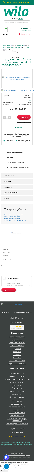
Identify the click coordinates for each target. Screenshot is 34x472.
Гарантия (17, 352)
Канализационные (17, 376)
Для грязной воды (17, 397)
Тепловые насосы (21, 220)
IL (30, 100)
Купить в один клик (24, 122)
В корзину (24, 117)
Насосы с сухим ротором (12, 218)
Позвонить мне (25, 34)
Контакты (17, 358)
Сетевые (17, 410)
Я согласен (4, 471)
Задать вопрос (9, 290)
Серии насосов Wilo (17, 361)
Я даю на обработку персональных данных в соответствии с (14, 267)
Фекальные (17, 401)
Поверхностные (17, 382)
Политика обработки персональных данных (18, 455)
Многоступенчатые (17, 413)
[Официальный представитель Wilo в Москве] (17, 10)
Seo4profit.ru (26, 457)
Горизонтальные (17, 416)
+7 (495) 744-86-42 (24, 28)
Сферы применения (17, 343)
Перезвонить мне (17, 437)
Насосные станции (17, 391)
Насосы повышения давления (11, 48)
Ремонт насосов (17, 346)
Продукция (20, 45)
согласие (9, 265)
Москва (20, 18)
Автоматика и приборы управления (17, 420)
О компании (17, 340)
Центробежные (17, 404)
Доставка (17, 349)
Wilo (28, 48)
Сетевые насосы (9, 220)
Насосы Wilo (6, 45)
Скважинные (17, 388)
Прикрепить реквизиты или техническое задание (14, 272)
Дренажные (17, 394)
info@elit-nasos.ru (26, 30)
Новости (17, 355)
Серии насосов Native (17, 364)
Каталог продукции (17, 337)
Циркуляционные (17, 373)
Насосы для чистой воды (12, 217)
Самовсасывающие (17, 407)
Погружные (17, 385)
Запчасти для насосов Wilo (17, 424)
